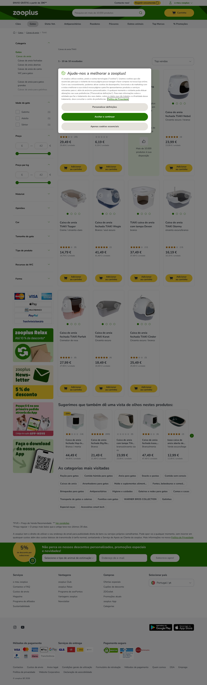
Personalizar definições (104, 107)
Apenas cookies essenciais (105, 126)
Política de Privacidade (118, 99)
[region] (104, 100)
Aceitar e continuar (105, 116)
